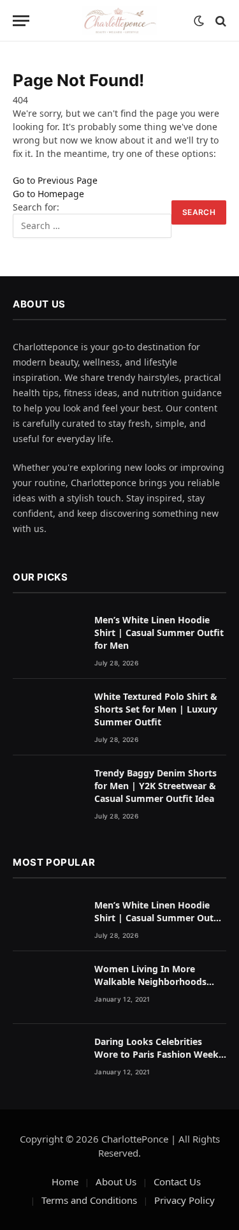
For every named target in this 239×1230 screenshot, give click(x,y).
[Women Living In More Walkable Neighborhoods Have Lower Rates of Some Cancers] (48, 987)
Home (65, 1181)
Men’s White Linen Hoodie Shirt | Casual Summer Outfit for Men (159, 632)
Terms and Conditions (89, 1200)
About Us (116, 1181)
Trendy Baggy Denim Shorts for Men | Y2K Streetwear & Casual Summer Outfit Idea (155, 785)
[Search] (219, 20)
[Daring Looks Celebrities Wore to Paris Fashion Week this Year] (48, 1060)
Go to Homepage (48, 194)
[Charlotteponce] (119, 20)
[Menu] (21, 20)
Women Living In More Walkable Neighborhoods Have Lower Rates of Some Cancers (153, 988)
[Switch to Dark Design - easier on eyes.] (199, 21)
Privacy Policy (184, 1200)
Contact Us (177, 1181)
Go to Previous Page (55, 180)
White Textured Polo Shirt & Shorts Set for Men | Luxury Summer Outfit (155, 709)
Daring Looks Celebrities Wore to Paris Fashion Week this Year (156, 1054)
